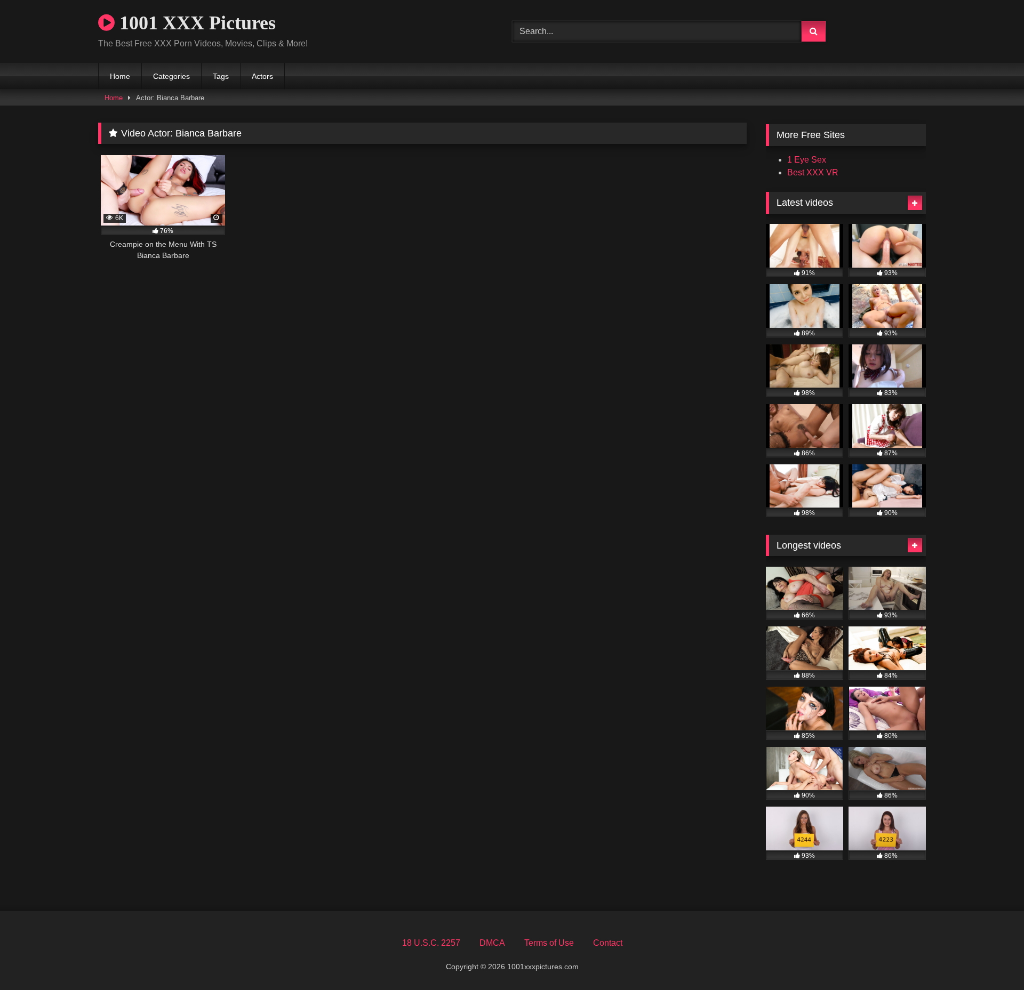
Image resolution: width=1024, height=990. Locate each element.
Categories (171, 76)
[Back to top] (991, 958)
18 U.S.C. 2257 (431, 942)
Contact (607, 942)
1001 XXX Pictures (195, 23)
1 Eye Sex (806, 159)
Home (120, 76)
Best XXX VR (812, 172)
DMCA (492, 942)
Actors (262, 76)
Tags (221, 76)
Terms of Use (549, 942)
